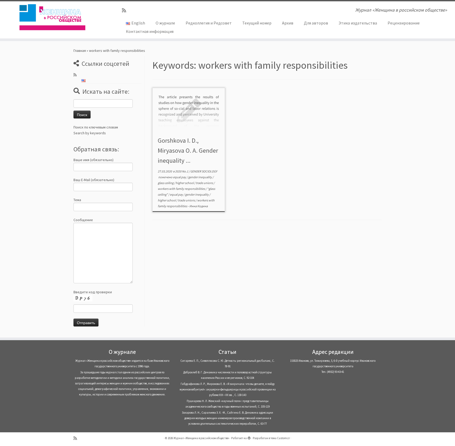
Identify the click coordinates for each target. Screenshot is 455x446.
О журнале (165, 23)
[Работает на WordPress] (249, 437)
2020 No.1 (182, 171)
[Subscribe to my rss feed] (126, 10)
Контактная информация (150, 31)
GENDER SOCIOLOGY (203, 171)
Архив (287, 23)
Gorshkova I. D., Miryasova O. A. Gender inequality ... (188, 150)
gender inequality (200, 177)
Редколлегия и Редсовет (209, 23)
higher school (185, 183)
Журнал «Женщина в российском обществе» (201, 438)
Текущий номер (256, 23)
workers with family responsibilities (182, 189)
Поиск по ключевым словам (95, 127)
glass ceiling (166, 183)
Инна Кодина (198, 206)
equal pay (180, 177)
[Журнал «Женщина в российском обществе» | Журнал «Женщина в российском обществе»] (52, 17)
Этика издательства (358, 23)
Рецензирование (404, 23)
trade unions (205, 183)
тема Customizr (280, 438)
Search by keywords (89, 133)
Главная (79, 50)
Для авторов (316, 23)
